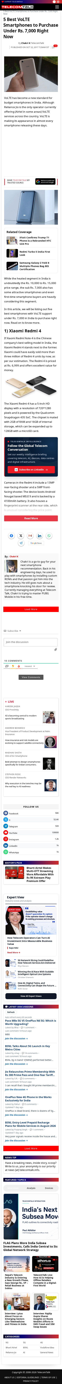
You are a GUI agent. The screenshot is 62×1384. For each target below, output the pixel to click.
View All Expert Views (31, 996)
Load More (31, 609)
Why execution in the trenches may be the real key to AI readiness (23, 785)
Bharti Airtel (11, 1347)
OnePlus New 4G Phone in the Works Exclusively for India (28, 1099)
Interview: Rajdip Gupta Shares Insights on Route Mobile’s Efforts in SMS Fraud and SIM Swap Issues (44, 1320)
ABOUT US (9, 1377)
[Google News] (36, 543)
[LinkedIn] (39, 536)
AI (24, 1352)
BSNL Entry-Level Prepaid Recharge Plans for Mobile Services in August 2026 (30, 1124)
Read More (31, 518)
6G (7, 1342)
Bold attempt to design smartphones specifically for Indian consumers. (22, 763)
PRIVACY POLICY (30, 1381)
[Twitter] (21, 536)
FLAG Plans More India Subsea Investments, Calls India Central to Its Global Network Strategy (30, 1246)
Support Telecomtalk (14, 2)
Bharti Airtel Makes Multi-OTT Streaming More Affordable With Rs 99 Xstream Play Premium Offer (40, 874)
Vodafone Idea (47, 1347)
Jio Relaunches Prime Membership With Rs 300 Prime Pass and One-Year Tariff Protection (30, 1073)
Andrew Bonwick (15, 728)
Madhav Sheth (13, 752)
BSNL (25, 1347)
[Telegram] (21, 543)
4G (41, 1342)
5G (24, 1342)
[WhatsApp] (49, 536)
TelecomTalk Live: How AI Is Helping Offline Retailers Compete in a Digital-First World (45, 1280)
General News (46, 1352)
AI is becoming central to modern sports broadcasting (21, 717)
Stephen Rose (13, 774)
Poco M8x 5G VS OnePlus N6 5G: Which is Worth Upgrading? (30, 1022)
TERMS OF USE (48, 1377)
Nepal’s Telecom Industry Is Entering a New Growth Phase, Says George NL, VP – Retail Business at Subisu (16, 1281)
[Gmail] (30, 536)
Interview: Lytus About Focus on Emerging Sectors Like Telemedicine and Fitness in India (15, 1319)
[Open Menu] (57, 6)
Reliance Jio (11, 1352)
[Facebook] (11, 536)
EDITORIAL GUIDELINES (28, 1377)
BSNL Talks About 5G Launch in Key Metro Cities (27, 1048)
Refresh (11, 1012)
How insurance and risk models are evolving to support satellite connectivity (24, 741)
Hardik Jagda (12, 706)
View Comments (31, 677)
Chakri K (25, 43)
